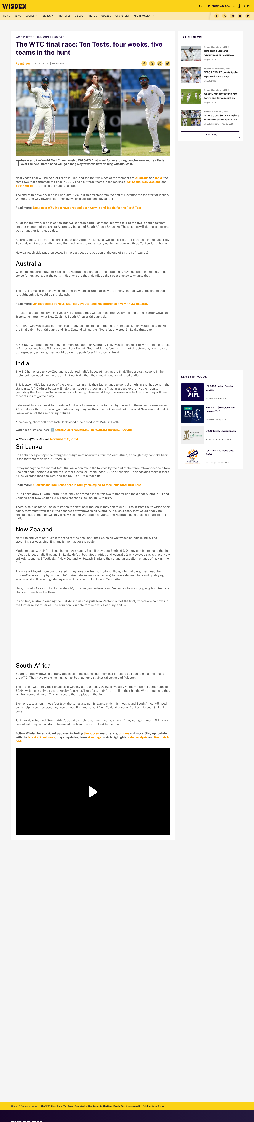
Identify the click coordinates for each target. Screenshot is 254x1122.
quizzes (124, 733)
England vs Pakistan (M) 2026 (217, 68)
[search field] (200, 6)
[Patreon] (247, 15)
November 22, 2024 (64, 439)
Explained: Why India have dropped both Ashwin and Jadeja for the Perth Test (86, 207)
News (17, 16)
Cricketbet (122, 16)
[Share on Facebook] (144, 63)
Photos (92, 16)
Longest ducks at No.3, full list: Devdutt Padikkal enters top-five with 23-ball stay (90, 304)
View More (211, 134)
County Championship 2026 (216, 47)
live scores (91, 733)
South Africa (24, 185)
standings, (95, 737)
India (158, 178)
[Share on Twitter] (152, 63)
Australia (141, 178)
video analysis (137, 737)
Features (64, 16)
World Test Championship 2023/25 (40, 37)
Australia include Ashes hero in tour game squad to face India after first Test (86, 485)
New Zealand (151, 182)
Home (6, 16)
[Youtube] (240, 15)
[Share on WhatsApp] (160, 63)
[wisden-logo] (14, 6)
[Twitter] (224, 15)
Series (47, 16)
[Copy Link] (167, 63)
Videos (79, 16)
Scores (30, 16)
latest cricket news (41, 737)
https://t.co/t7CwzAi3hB (72, 430)
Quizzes (106, 16)
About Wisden (142, 16)
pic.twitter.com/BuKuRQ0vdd (111, 430)
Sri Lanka (133, 182)
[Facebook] (216, 15)
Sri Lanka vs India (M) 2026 (216, 111)
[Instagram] (232, 15)
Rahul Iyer (23, 63)
